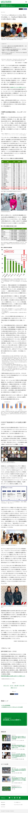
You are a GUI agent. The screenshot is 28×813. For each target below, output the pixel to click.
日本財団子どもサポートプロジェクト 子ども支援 (12, 707)
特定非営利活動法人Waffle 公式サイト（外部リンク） (13, 676)
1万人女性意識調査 (6, 705)
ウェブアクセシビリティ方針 (18, 804)
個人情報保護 (3, 804)
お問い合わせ (3, 802)
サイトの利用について (17, 802)
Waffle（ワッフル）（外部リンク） (17, 87)
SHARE (16, 694)
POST (12, 694)
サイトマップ (3, 806)
